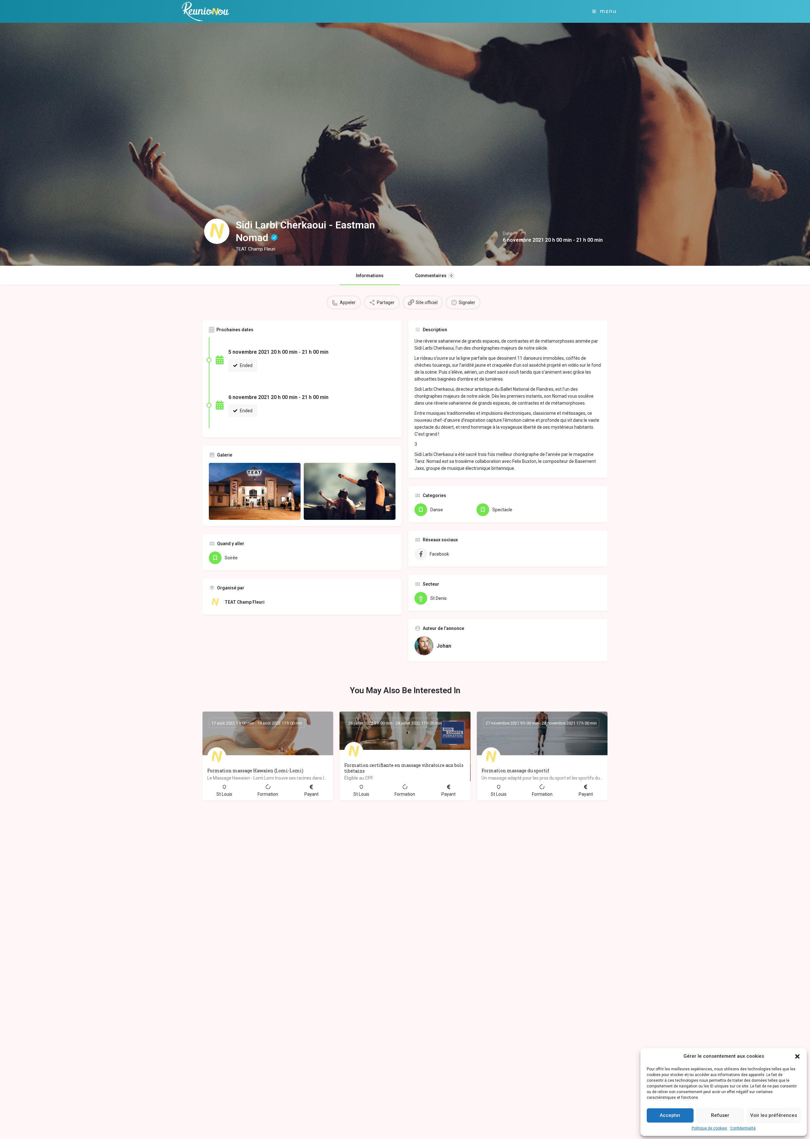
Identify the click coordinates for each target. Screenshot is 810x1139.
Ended (245, 365)
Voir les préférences (773, 1115)
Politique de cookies (709, 1128)
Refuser (720, 1115)
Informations (369, 275)
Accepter (670, 1115)
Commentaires (433, 275)
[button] (797, 1056)
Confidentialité (743, 1128)
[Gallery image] (255, 491)
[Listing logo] (216, 231)
